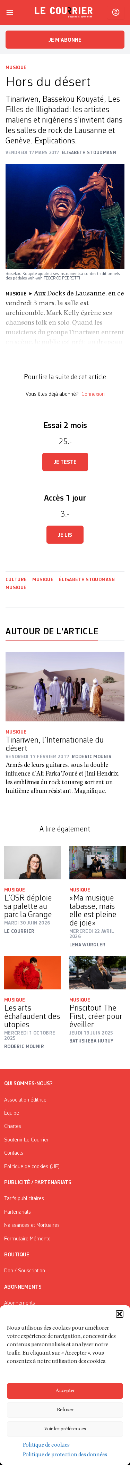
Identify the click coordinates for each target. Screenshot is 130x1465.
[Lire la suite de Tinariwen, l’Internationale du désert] (65, 686)
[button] (119, 1314)
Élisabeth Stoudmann (87, 579)
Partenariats (17, 1212)
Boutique (16, 1255)
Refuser (65, 1410)
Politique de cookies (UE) (32, 1167)
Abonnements (19, 1303)
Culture (16, 579)
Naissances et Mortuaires (32, 1225)
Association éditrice (25, 1100)
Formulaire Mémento (27, 1239)
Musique (16, 67)
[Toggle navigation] (10, 12)
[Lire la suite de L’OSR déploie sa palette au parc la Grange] (32, 862)
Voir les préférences (65, 1429)
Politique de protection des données (65, 1455)
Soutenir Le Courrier (26, 1140)
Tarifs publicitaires (24, 1199)
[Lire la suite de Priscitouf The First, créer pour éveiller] (97, 972)
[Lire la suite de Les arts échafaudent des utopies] (32, 972)
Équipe (11, 1113)
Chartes (12, 1126)
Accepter (65, 1390)
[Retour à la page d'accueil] (63, 12)
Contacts (13, 1153)
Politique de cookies (46, 1445)
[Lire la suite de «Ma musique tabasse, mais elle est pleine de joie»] (97, 862)
